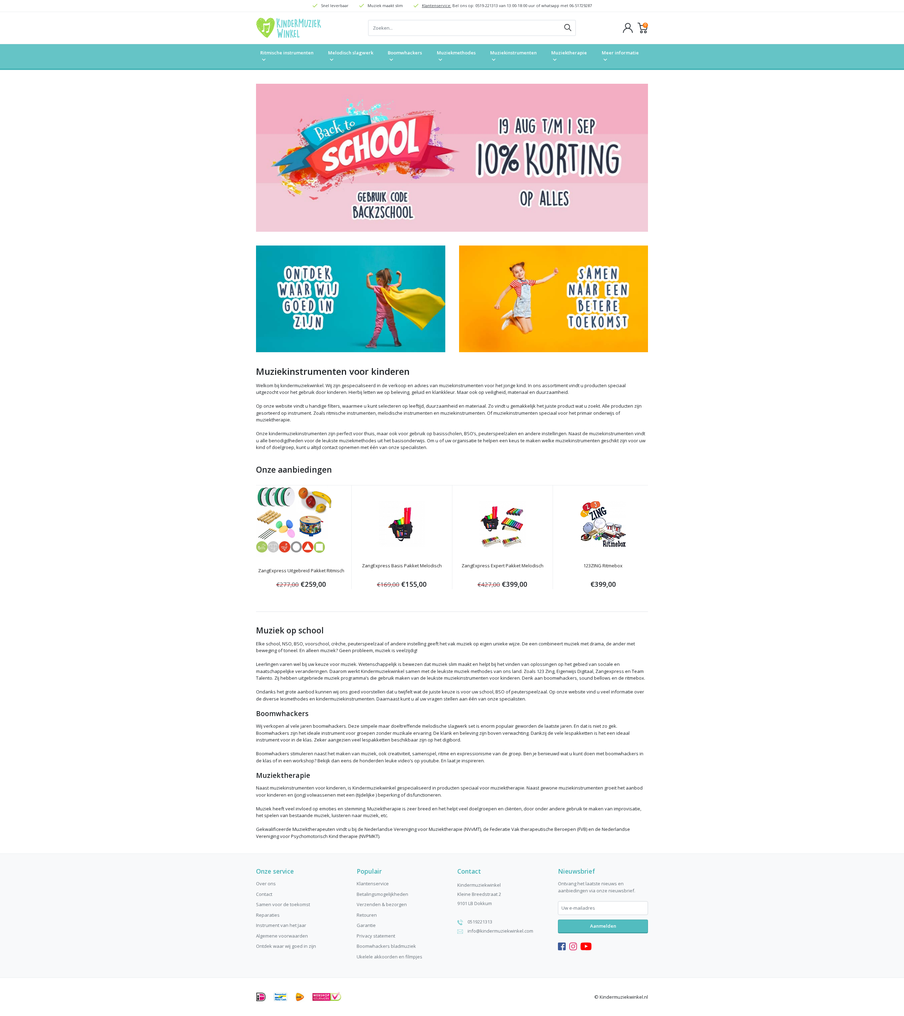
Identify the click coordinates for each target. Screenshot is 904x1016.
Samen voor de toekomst (283, 904)
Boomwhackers (405, 52)
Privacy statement (376, 936)
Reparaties (268, 915)
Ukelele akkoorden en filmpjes (389, 956)
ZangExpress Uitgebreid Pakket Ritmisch (301, 570)
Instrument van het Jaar (281, 925)
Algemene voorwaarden (282, 936)
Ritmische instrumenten (287, 52)
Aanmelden (603, 926)
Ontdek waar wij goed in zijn (286, 946)
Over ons (266, 883)
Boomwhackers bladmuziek (386, 946)
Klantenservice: (436, 5)
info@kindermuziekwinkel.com (500, 931)
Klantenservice (373, 883)
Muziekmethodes (456, 52)
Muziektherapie (569, 52)
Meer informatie (620, 52)
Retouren (367, 915)
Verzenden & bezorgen (382, 904)
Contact (264, 894)
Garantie (366, 925)
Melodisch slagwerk (350, 52)
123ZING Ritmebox (603, 565)
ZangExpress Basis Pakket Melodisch (402, 565)
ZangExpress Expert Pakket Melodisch (502, 565)
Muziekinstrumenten (513, 52)
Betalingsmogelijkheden (382, 894)
